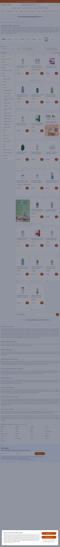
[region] (30, 537)
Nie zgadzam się (48, 537)
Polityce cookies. (17, 541)
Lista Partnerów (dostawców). (9, 542)
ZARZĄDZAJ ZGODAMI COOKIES (49, 541)
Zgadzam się (49, 533)
